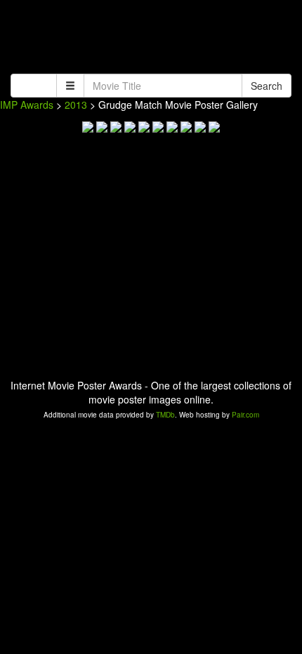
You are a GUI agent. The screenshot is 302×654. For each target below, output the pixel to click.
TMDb (165, 415)
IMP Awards (26, 105)
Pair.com (245, 415)
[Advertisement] (151, 39)
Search (266, 86)
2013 (76, 105)
